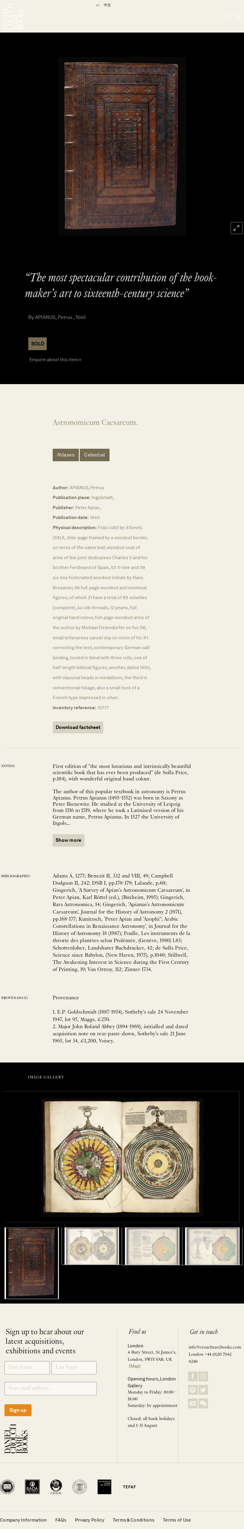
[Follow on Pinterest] (193, 1390)
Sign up (18, 1410)
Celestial (94, 455)
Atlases (66, 455)
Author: (60, 487)
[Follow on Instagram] (203, 1376)
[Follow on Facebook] (193, 1376)
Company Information (23, 1520)
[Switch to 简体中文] (107, 5)
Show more (69, 840)
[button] (227, 16)
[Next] (231, 146)
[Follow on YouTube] (193, 1403)
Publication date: (71, 517)
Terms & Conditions (133, 1520)
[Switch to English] (97, 5)
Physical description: (75, 527)
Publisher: (63, 507)
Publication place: (71, 497)
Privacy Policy (89, 1520)
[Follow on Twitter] (203, 1390)
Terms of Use (177, 1520)
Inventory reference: (74, 707)
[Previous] (12, 146)
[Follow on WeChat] (203, 1403)
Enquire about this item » (55, 359)
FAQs (61, 1520)
